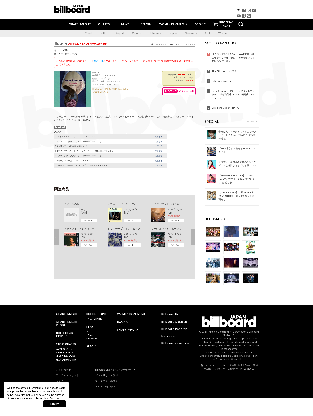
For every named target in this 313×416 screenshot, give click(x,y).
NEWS (125, 24)
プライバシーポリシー (107, 380)
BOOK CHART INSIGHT (65, 334)
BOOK (198, 24)
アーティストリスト (67, 375)
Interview (155, 33)
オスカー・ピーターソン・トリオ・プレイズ (133, 204)
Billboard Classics (174, 322)
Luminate (168, 336)
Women (223, 33)
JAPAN (89, 334)
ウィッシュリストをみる (184, 44)
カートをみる (160, 44)
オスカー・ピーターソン (66, 53)
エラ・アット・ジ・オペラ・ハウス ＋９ (88, 228)
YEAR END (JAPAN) (65, 356)
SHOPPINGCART (226, 24)
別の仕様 (98, 61)
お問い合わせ (63, 369)
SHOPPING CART (128, 329)
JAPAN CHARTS (64, 348)
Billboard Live (170, 314)
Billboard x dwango (175, 343)
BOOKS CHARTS (96, 314)
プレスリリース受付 (106, 375)
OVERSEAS (91, 338)
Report (120, 33)
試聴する (159, 136)
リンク (60, 380)
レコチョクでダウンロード (179, 91)
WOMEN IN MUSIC (171, 24)
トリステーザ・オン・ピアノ (124, 228)
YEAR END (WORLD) (66, 359)
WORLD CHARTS (64, 352)
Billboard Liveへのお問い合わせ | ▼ (115, 369)
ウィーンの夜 (71, 204)
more (250, 121)
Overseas (191, 33)
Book (207, 33)
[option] (125, 224)
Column (137, 33)
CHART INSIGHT (80, 24)
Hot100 (104, 33)
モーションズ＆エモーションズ (169, 228)
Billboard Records (174, 329)
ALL (88, 331)
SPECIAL (146, 24)
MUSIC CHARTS (66, 344)
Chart (88, 33)
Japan (173, 33)
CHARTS (104, 24)
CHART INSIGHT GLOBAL (67, 323)
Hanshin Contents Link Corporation (227, 331)
